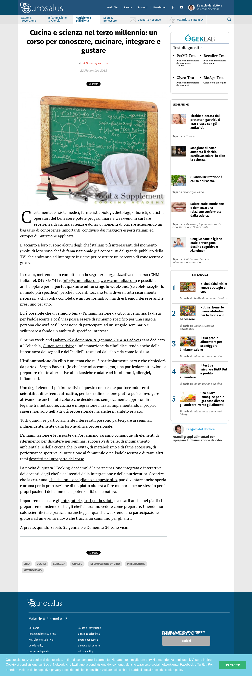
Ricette (128, 7)
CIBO (27, 564)
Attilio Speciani (95, 63)
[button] (174, 7)
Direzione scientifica (89, 633)
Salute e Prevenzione (89, 628)
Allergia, (191, 192)
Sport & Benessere (110, 19)
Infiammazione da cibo (186, 262)
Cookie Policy (36, 645)
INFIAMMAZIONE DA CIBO (105, 564)
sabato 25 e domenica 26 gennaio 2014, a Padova (97, 340)
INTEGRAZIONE (136, 564)
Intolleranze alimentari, (208, 411)
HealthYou (112, 7)
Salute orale (200, 227)
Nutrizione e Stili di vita (41, 639)
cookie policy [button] (174, 669)
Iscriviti (186, 641)
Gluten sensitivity (58, 345)
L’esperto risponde (39, 651)
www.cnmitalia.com (118, 280)
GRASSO (77, 564)
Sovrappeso (187, 329)
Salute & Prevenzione (28, 19)
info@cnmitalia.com (81, 280)
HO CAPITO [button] (232, 665)
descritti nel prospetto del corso (56, 458)
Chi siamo (34, 628)
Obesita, (209, 326)
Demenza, (192, 224)
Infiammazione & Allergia (57, 19)
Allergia (184, 414)
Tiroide (190, 136)
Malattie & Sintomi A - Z (48, 619)
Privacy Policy (85, 651)
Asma (200, 192)
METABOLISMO (33, 570)
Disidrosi (223, 298)
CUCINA (41, 564)
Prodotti (142, 7)
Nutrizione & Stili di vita (84, 19)
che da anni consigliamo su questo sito (83, 479)
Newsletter (159, 7)
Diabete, (204, 259)
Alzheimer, (192, 259)
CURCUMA (59, 564)
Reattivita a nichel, (206, 298)
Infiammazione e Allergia (42, 633)
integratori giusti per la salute (87, 500)
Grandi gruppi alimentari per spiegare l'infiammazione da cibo (197, 438)
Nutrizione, (186, 227)
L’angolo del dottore (89, 645)
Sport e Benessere (88, 639)
